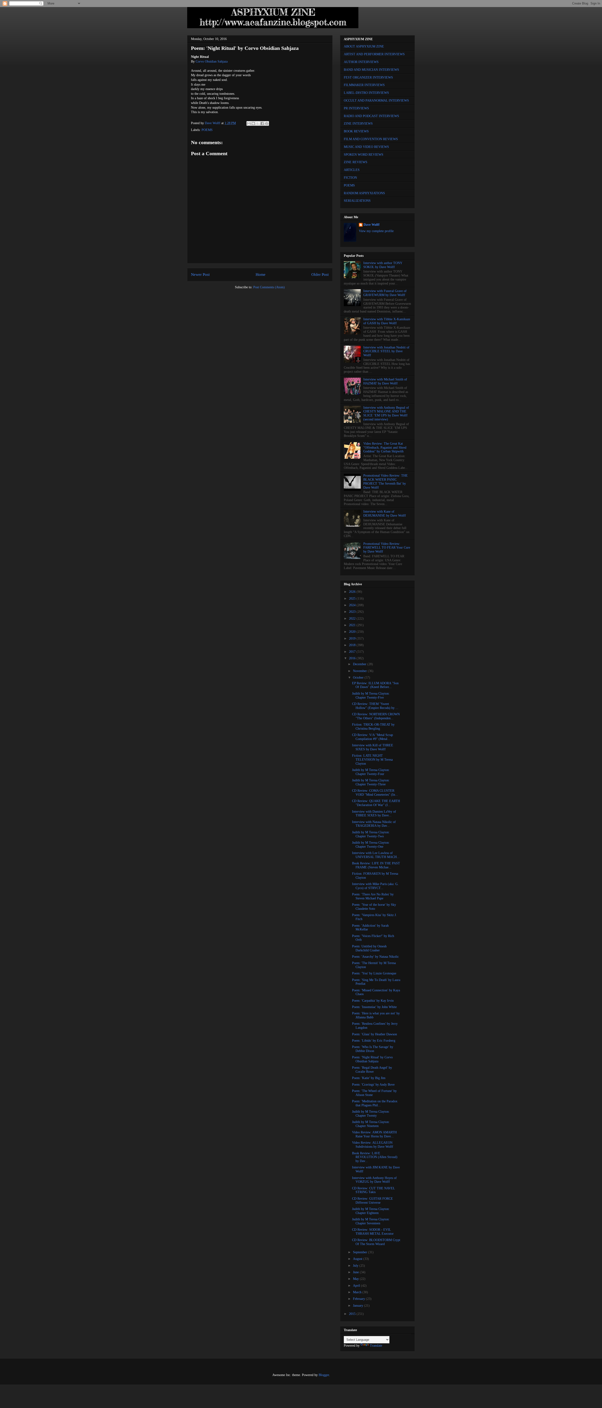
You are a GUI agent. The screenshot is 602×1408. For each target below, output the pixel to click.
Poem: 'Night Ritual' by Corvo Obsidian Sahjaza (372, 1059)
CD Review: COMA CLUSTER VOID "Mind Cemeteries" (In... (375, 792)
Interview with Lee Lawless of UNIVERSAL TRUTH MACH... (376, 855)
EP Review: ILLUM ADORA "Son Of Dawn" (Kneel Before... (375, 685)
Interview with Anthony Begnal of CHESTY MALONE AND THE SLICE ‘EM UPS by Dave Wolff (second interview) (386, 413)
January (358, 1305)
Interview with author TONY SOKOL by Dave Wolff (382, 265)
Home (260, 274)
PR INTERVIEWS (356, 108)
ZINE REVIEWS (355, 162)
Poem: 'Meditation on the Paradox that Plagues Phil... (374, 1103)
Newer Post (200, 274)
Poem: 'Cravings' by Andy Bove (373, 1084)
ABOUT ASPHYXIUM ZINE (364, 46)
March (357, 1292)
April (357, 1285)
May (356, 1279)
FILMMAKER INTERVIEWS (364, 85)
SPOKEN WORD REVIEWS (363, 154)
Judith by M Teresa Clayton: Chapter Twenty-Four (371, 772)
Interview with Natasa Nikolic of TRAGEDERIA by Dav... (374, 824)
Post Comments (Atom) (269, 287)
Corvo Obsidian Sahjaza (212, 61)
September (360, 1252)
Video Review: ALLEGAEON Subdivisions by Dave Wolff (372, 1144)
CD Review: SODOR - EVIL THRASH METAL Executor (373, 1231)
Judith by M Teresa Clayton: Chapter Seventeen (371, 1221)
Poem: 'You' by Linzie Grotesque (374, 973)
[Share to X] (257, 123)
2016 (352, 658)
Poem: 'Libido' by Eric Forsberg (373, 1040)
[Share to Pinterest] (266, 123)
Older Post (320, 274)
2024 (352, 605)
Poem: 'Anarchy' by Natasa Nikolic (375, 956)
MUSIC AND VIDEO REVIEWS (366, 147)
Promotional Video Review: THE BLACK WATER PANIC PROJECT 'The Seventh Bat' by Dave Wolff (385, 481)
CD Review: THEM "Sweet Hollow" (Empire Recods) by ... (375, 706)
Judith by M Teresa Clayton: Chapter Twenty (371, 1113)
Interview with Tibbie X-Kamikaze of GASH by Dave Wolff (386, 321)
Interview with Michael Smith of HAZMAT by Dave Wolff (385, 381)
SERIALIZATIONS (357, 200)
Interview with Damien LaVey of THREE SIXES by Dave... (374, 813)
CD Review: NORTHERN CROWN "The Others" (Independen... (376, 716)
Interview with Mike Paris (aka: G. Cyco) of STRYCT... (375, 886)
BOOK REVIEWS (356, 131)
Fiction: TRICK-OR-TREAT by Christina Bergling (373, 726)
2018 (352, 645)
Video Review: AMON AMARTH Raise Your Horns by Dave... (374, 1134)
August (358, 1259)
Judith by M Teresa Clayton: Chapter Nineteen (371, 1124)
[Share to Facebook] (262, 123)
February (359, 1299)
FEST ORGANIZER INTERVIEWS (368, 77)
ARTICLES (352, 170)
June (356, 1272)
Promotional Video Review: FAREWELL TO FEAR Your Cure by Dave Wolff (386, 548)
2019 (352, 638)
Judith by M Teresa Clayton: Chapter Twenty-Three (371, 782)
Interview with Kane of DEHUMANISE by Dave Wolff (384, 513)
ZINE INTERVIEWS (358, 123)
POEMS (207, 130)
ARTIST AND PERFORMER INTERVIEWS (374, 54)
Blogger (324, 1375)
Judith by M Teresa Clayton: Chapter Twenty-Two (371, 834)
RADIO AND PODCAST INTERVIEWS (371, 116)
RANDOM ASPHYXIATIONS (364, 193)
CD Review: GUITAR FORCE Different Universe (372, 1200)
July (356, 1265)
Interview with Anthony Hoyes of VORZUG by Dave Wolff (374, 1180)
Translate (376, 1345)
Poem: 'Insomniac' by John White (374, 1007)
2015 (352, 1314)
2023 (352, 611)
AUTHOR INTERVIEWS (361, 62)
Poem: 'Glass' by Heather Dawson (374, 1034)
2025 (352, 598)
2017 (352, 651)
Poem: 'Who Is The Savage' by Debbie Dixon (372, 1049)
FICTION (350, 177)
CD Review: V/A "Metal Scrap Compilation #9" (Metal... (372, 737)
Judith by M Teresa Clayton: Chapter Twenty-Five (371, 695)
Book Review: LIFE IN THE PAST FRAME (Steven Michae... (376, 865)
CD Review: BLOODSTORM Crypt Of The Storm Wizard (376, 1242)
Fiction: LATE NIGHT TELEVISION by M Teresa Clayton (372, 759)
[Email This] (248, 123)
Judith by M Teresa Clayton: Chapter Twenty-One (371, 844)
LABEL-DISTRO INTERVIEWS (366, 93)
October (358, 677)
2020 (352, 631)
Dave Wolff (372, 224)
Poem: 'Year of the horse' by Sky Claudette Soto (374, 906)
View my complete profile (376, 231)
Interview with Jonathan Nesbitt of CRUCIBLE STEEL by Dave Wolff (386, 351)
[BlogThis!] (253, 123)
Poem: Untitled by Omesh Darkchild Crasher (369, 948)
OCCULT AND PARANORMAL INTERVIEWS (376, 100)
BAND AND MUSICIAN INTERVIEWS (371, 69)
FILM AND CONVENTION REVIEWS (371, 139)
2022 (352, 618)
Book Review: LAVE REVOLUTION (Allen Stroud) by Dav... (374, 1157)
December (360, 664)
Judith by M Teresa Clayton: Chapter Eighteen (371, 1211)
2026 (352, 591)
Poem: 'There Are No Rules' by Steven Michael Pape (373, 896)
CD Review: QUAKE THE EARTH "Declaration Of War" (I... (376, 803)
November (360, 671)
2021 (352, 625)
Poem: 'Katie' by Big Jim (368, 1078)
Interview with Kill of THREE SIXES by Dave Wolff (372, 747)
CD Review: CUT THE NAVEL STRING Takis (373, 1190)
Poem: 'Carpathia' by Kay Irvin (373, 1000)
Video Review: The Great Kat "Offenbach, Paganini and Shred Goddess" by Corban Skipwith (384, 447)
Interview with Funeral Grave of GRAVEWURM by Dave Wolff (385, 293)
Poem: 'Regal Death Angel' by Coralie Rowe (372, 1069)
